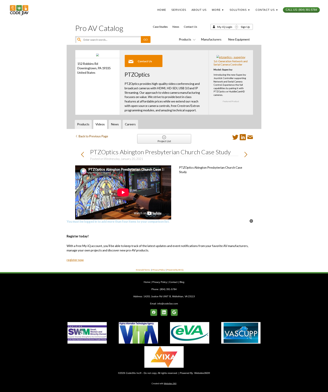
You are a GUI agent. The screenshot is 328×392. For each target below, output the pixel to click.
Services (178, 9)
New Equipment (239, 39)
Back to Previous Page (93, 136)
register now (75, 260)
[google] (174, 312)
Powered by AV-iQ (175, 270)
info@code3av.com (167, 303)
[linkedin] (164, 312)
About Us (199, 9)
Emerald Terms (143, 270)
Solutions (240, 9)
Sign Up (245, 26)
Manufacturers (211, 39)
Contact (173, 282)
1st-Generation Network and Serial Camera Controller (231, 63)
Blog (182, 282)
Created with (164, 383)
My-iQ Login (224, 26)
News (175, 26)
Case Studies (160, 26)
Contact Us (190, 26)
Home (161, 9)
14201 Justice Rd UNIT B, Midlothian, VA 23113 (169, 296)
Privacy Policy (158, 270)
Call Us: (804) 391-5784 (301, 9)
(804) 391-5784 (168, 289)
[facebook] (153, 312)
